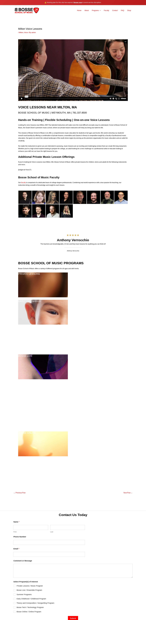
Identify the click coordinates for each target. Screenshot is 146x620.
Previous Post (19, 493)
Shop (129, 10)
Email (16, 549)
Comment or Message (22, 561)
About (87, 10)
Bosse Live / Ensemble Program (29, 590)
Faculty (106, 10)
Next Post (128, 493)
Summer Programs (24, 594)
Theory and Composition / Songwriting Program (35, 603)
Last (51, 532)
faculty (23, 182)
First (14, 532)
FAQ (122, 10)
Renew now (77, 2)
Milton (21, 32)
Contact (115, 10)
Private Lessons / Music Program (30, 586)
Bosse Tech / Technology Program (30, 607)
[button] (100, 10)
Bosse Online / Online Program (29, 612)
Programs (95, 10)
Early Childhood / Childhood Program (31, 599)
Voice (26, 32)
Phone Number (19, 537)
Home (79, 10)
